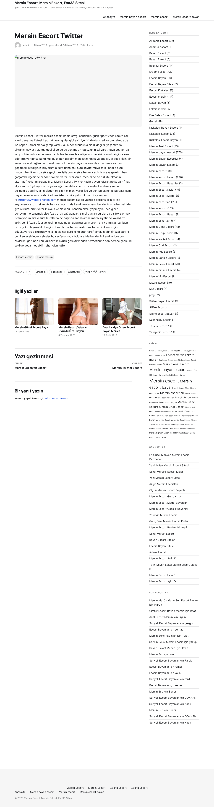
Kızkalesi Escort (159, 133)
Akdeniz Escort (158, 40)
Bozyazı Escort (158, 65)
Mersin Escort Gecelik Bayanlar (168, 508)
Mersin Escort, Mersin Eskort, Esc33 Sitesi (50, 3)
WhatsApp (74, 271)
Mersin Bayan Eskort (162, 164)
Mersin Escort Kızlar (161, 189)
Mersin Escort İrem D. (162, 575)
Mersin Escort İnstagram (165, 398)
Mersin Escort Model (162, 195)
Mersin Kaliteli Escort (162, 239)
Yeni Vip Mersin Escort (163, 515)
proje (152, 295)
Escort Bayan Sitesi (161, 84)
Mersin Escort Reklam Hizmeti (168, 527)
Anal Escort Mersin (161, 617)
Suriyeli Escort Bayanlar (164, 623)
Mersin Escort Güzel (181, 388)
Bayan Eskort (157, 59)
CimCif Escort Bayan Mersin (166, 610)
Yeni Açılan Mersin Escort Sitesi (169, 465)
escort (176, 350)
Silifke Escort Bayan (161, 313)
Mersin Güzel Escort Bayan (32, 327)
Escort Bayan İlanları (157, 355)
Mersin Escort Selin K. (163, 558)
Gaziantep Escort (166, 360)
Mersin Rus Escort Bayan (180, 420)
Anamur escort (158, 47)
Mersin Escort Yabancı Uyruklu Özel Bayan (72, 329)
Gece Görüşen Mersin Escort (184, 360)
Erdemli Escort (158, 71)
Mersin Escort (75, 787)
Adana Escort (157, 552)
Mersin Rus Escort (160, 251)
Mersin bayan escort (133, 16)
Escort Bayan (157, 78)
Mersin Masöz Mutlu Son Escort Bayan (173, 600)
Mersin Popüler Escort (164, 416)
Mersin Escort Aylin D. (162, 581)
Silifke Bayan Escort (161, 301)
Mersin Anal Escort (161, 146)
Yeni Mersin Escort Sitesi (164, 477)
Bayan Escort (157, 53)
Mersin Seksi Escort (161, 264)
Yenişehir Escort (159, 332)
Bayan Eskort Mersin (162, 648)
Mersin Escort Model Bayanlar (168, 502)
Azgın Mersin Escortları (163, 484)
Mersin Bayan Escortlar (163, 158)
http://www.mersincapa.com (37, 199)
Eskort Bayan (157, 102)
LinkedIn (41, 271)
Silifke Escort (157, 307)
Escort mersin (24, 257)
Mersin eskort (158, 208)
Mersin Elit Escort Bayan (175, 375)
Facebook (56, 271)
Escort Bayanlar (159, 629)
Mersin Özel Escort (187, 429)
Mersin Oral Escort (160, 245)
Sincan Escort (160, 437)
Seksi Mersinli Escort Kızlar (166, 471)
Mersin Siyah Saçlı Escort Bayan (177, 424)
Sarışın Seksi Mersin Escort (166, 642)
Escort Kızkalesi (159, 90)
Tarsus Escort (158, 326)
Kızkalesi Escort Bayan (163, 140)
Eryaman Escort (166, 351)
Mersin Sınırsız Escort (162, 270)
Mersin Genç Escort (161, 226)
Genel (153, 121)
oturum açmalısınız (57, 398)
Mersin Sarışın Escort (162, 257)
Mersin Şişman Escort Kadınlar (163, 433)
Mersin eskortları (159, 220)
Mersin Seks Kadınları (162, 635)
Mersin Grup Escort (161, 233)
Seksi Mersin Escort (161, 533)
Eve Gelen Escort (160, 115)
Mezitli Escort (157, 282)
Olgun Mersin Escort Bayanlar (167, 490)
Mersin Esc (156, 654)
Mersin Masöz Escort (168, 411)
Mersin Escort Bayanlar (163, 183)
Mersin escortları (159, 202)
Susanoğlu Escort (160, 319)
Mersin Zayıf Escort (171, 428)
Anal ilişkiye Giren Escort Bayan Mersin (118, 329)
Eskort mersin (45, 257)
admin (26, 45)
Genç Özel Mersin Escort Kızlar (168, 521)
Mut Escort (156, 288)
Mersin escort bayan (186, 16)
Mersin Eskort (183, 397)
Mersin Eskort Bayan (162, 214)
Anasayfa (109, 16)
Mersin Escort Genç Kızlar (165, 496)
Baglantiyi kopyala (95, 271)
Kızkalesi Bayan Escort (163, 127)
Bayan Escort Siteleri (162, 539)
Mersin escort (159, 16)
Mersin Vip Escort (160, 276)
